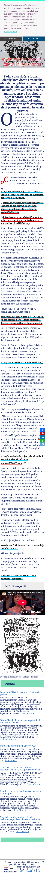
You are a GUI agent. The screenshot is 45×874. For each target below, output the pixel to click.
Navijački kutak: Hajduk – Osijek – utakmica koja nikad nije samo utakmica (20, 818)
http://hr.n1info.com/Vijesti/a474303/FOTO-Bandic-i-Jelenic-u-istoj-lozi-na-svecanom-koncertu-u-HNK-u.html (22, 194)
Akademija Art (8, 51)
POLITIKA (39, 51)
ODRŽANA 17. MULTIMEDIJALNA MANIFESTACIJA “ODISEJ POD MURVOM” (20, 768)
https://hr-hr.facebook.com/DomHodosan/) (22, 362)
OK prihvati (26, 871)
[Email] (42, 444)
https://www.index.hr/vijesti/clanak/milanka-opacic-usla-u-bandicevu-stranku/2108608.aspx (22, 460)
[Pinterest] (42, 433)
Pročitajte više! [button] (10, 32)
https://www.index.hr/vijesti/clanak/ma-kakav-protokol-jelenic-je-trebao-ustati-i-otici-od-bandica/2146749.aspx (22, 220)
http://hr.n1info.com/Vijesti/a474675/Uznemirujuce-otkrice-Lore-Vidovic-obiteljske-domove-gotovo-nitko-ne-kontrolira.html (22, 320)
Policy (37, 871)
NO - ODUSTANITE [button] (11, 39)
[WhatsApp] (42, 440)
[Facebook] (42, 430)
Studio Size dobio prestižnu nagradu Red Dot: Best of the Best (20, 721)
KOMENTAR (31, 51)
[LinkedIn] (42, 437)
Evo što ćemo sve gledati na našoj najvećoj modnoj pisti (21, 792)
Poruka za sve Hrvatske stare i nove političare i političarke (18, 577)
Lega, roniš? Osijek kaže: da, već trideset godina (19, 693)
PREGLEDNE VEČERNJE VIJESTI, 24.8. (18, 746)
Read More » (27, 713)
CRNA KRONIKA (20, 51)
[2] (2, 415)
